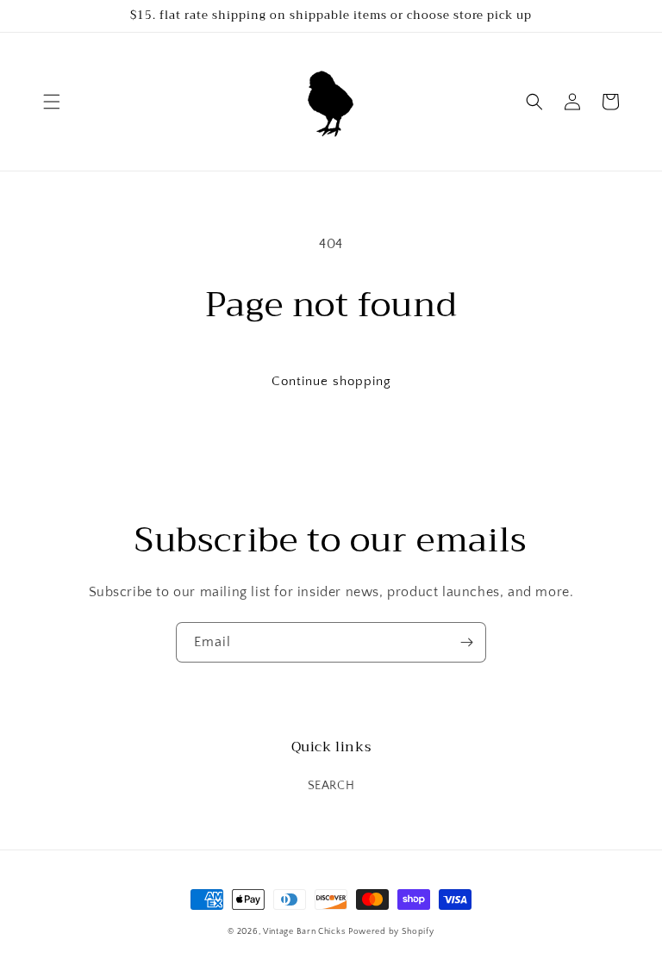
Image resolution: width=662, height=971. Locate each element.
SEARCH (331, 786)
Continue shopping (331, 381)
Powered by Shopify (391, 932)
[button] (52, 102)
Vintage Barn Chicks (304, 932)
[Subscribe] (466, 642)
